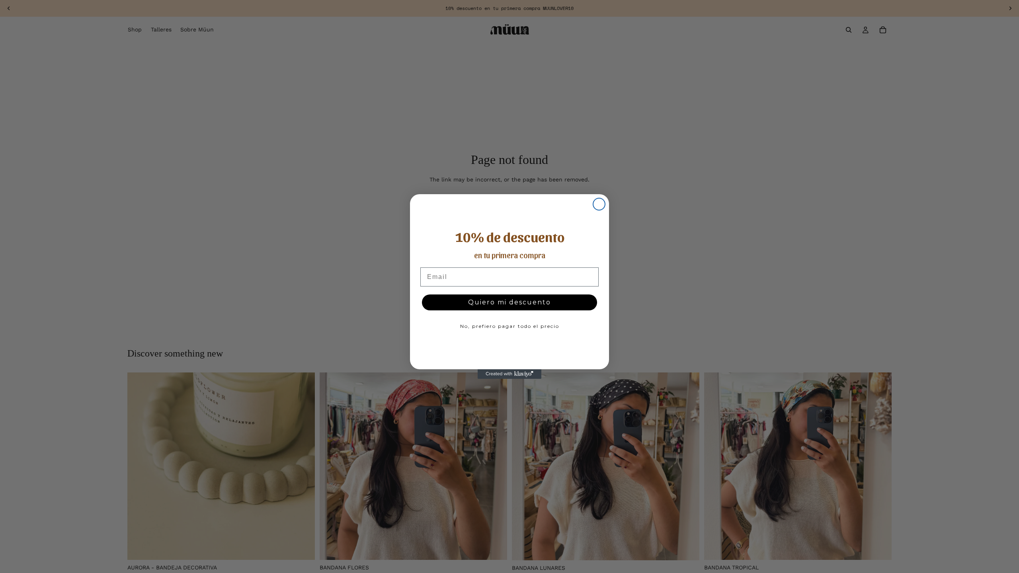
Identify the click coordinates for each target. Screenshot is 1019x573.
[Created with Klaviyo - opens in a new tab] (509, 374)
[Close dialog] (599, 204)
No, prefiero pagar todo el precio (509, 326)
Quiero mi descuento (509, 302)
